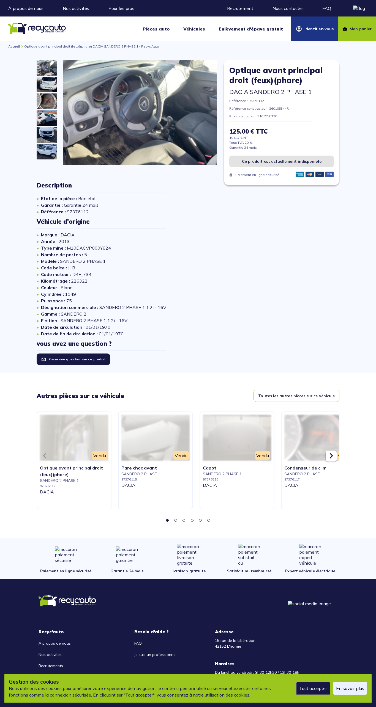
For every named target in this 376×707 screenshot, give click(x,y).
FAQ (326, 8)
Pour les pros (121, 8)
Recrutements (51, 665)
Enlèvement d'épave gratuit (251, 29)
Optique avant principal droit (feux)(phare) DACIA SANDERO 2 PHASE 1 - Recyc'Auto (91, 46)
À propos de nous (25, 8)
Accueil (14, 46)
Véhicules (194, 29)
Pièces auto (156, 29)
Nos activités (76, 8)
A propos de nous (55, 643)
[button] (167, 520)
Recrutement (240, 8)
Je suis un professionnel (155, 654)
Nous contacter (288, 8)
